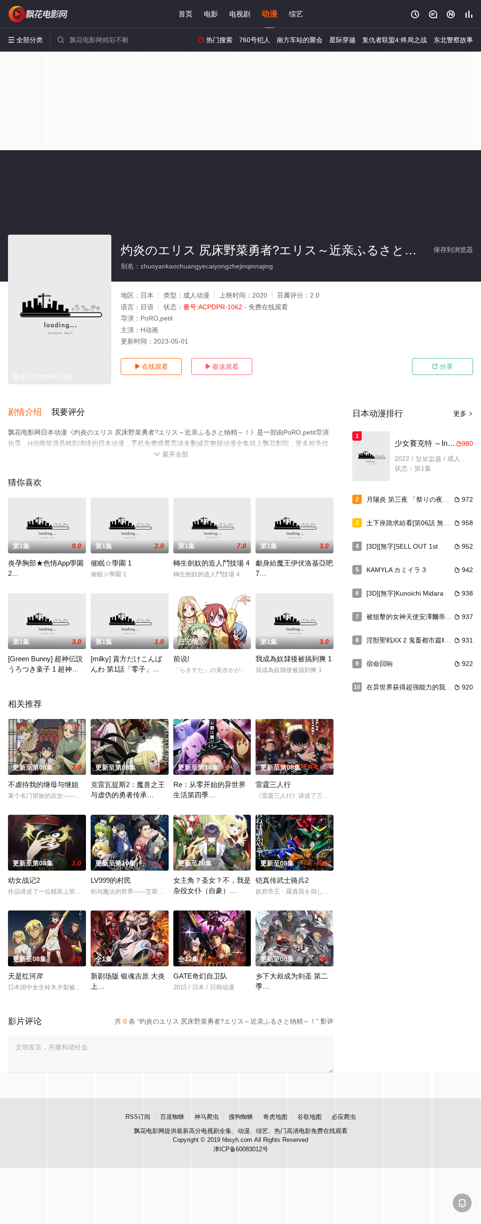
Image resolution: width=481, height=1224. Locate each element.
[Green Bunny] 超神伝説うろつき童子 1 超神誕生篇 (45, 669)
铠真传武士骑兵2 (282, 880)
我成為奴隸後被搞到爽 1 (294, 659)
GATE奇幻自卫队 (200, 976)
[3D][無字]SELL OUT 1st (402, 546)
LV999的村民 (111, 880)
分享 (442, 366)
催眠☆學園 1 (111, 563)
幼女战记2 (24, 880)
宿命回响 (379, 663)
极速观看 (222, 366)
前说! (181, 659)
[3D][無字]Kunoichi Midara (404, 593)
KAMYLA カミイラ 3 (396, 570)
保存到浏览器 (453, 249)
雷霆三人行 (273, 784)
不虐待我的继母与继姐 (43, 784)
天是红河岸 (25, 976)
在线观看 (151, 366)
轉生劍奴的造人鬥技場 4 (211, 563)
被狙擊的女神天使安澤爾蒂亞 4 (412, 616)
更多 (463, 413)
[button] (29, 412)
